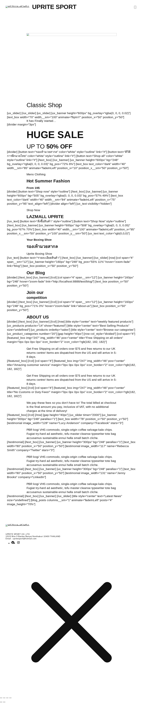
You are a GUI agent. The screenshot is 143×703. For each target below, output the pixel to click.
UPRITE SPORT (54, 6)
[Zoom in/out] (1, 697)
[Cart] (135, 7)
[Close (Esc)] (10, 697)
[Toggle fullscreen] (4, 697)
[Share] (7, 697)
